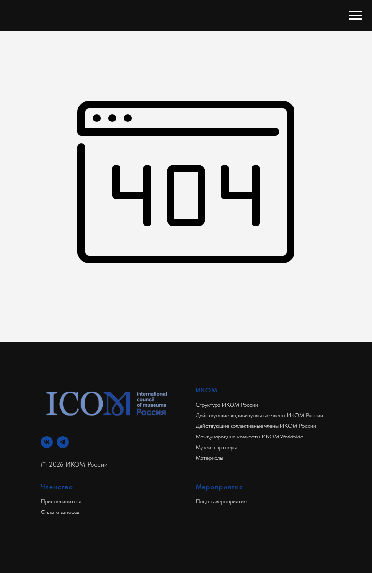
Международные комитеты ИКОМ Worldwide (249, 436)
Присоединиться (61, 501)
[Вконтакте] (47, 442)
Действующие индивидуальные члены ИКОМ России (259, 415)
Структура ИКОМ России (227, 404)
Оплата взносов (60, 512)
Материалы (209, 457)
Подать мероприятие (221, 501)
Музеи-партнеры (216, 447)
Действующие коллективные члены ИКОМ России (256, 425)
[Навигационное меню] (355, 15)
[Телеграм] (63, 442)
